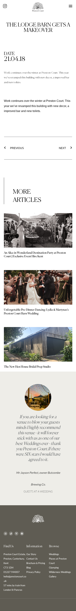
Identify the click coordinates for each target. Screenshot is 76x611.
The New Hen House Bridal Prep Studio (27, 366)
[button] (70, 6)
